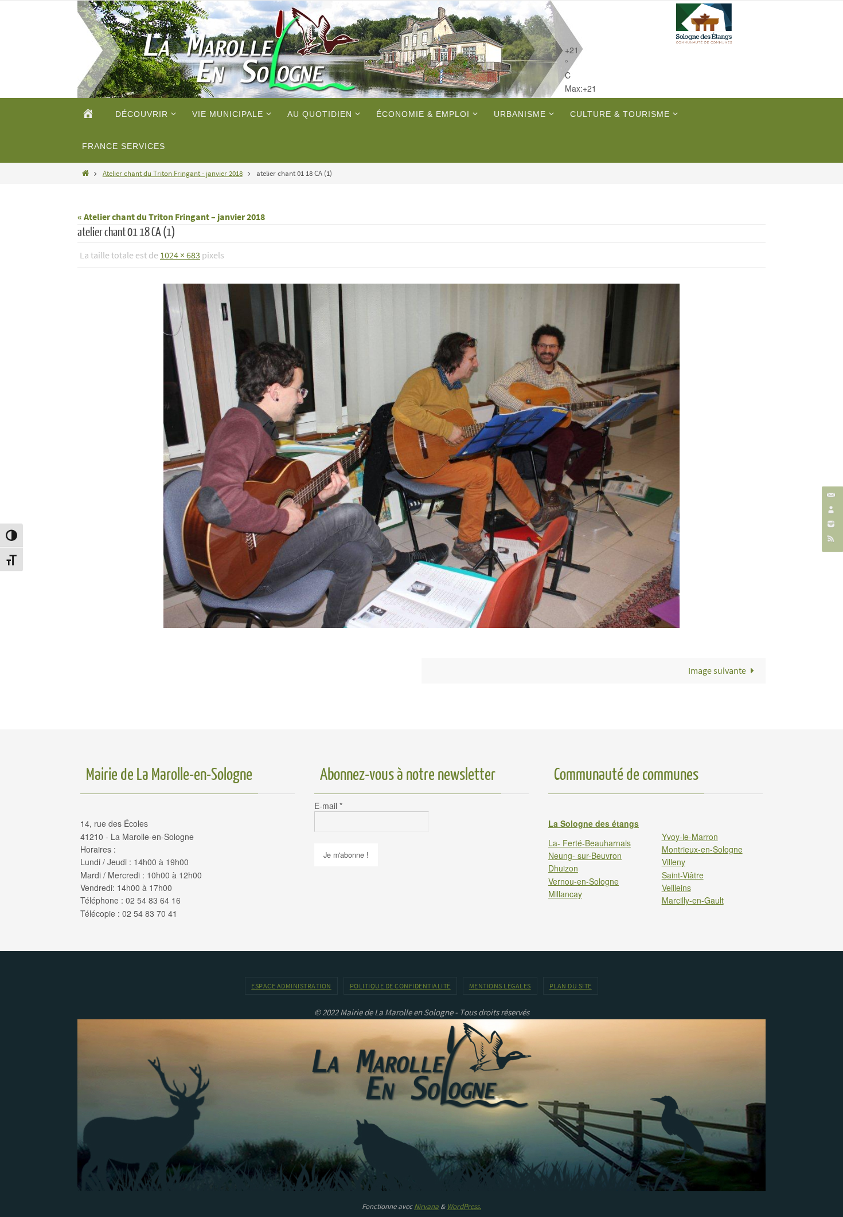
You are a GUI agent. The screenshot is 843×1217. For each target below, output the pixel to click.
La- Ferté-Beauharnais (589, 843)
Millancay (565, 894)
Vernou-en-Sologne (583, 881)
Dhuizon (563, 868)
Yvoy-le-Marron (690, 836)
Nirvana (426, 1206)
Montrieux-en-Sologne (702, 849)
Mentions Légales (500, 986)
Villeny (673, 861)
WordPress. (464, 1206)
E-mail (328, 805)
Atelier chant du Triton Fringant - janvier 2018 (173, 173)
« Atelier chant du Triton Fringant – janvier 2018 (171, 216)
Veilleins (676, 887)
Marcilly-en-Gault (693, 900)
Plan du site (570, 986)
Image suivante (717, 670)
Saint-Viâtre (683, 875)
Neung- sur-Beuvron (585, 855)
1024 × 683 (180, 255)
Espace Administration (291, 986)
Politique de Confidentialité (400, 986)
